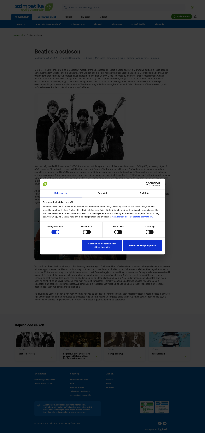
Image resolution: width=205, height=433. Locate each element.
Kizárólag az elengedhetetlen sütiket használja (102, 245)
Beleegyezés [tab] (60, 193)
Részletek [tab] (102, 193)
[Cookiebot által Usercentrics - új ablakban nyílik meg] (150, 184)
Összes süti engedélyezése (142, 245)
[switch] (87, 232)
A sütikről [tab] (144, 193)
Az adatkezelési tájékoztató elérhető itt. (132, 217)
